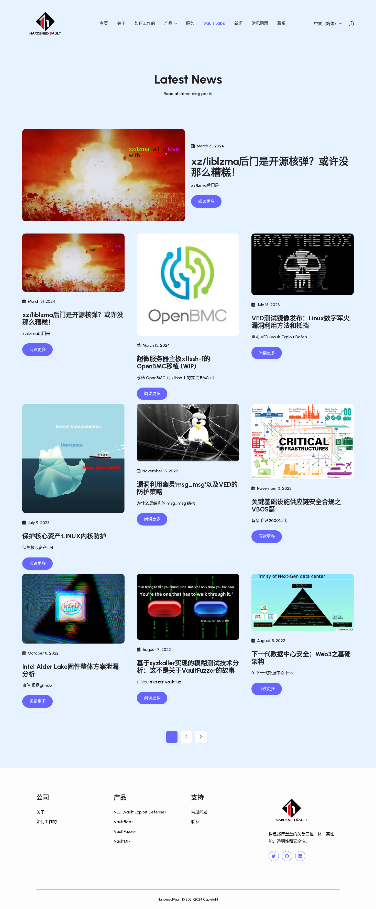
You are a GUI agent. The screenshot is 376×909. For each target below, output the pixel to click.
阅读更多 (206, 201)
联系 (281, 23)
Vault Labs (214, 23)
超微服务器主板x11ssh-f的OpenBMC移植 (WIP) (173, 362)
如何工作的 (145, 23)
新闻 (238, 23)
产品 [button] (168, 23)
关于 (121, 23)
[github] (287, 856)
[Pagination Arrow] (201, 737)
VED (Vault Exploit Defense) (140, 812)
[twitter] (274, 856)
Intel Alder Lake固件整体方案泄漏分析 (70, 670)
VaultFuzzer (125, 831)
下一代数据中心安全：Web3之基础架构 (301, 657)
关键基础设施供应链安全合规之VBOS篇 (296, 505)
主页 (104, 23)
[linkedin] (300, 856)
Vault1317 (122, 841)
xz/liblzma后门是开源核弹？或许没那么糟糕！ (270, 167)
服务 (190, 23)
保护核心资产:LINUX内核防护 (64, 536)
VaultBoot (123, 821)
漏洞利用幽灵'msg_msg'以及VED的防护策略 (187, 488)
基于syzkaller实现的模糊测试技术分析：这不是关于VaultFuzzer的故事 (188, 666)
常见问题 (260, 23)
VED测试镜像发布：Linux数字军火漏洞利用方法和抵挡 (300, 321)
